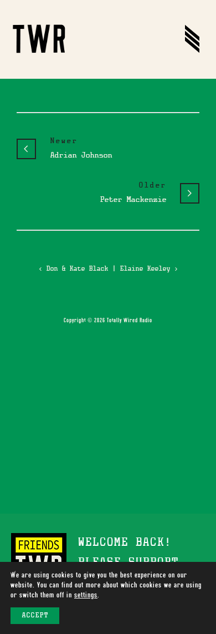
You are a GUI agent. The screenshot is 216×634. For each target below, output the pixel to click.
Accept (35, 615)
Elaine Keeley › (149, 269)
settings (85, 595)
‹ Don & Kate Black (73, 269)
